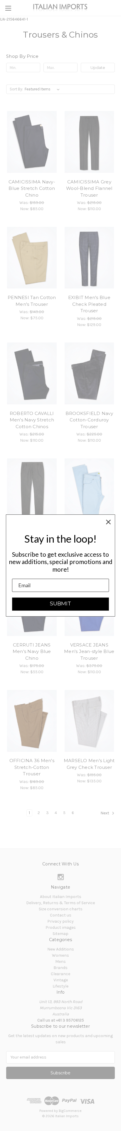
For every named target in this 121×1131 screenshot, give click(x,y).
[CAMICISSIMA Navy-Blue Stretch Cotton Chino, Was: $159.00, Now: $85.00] (32, 141)
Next (105, 813)
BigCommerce (70, 1111)
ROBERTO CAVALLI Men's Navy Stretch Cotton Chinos (32, 420)
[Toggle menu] (8, 8)
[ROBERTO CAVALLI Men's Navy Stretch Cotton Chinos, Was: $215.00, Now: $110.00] (32, 373)
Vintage (60, 980)
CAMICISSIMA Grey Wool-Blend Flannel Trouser (89, 188)
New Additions (60, 949)
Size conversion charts (61, 909)
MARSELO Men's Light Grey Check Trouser (89, 764)
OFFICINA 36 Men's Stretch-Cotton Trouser (31, 767)
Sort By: (16, 89)
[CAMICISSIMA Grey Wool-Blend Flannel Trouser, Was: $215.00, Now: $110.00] (89, 141)
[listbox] (43, 89)
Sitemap (60, 933)
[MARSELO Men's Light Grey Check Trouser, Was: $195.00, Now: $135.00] (89, 720)
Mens (60, 961)
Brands (60, 967)
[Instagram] (61, 877)
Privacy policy (60, 921)
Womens (60, 955)
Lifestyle (60, 986)
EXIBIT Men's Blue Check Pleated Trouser (89, 304)
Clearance (60, 973)
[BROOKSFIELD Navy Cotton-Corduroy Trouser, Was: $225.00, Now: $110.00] (89, 373)
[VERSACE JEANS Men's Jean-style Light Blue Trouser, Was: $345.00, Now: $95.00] (89, 489)
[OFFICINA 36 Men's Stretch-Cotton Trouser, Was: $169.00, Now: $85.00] (32, 720)
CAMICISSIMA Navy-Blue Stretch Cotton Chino (32, 188)
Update (97, 67)
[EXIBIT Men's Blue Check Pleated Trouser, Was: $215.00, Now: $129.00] (89, 257)
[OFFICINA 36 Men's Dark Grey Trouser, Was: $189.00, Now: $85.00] (32, 489)
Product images (61, 927)
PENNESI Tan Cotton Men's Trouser (32, 301)
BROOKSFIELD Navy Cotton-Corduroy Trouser (89, 420)
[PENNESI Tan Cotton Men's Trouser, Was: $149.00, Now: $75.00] (32, 257)
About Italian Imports (60, 896)
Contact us (60, 915)
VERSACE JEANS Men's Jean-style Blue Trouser (89, 651)
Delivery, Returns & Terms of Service (60, 902)
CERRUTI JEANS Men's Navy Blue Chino (32, 651)
